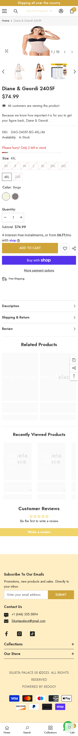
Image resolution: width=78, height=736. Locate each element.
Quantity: (9, 209)
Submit (61, 594)
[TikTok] (32, 634)
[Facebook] (6, 634)
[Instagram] (19, 634)
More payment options (39, 270)
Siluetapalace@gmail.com (28, 621)
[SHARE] (73, 248)
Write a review (39, 532)
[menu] (4, 11)
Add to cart (30, 248)
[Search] (15, 11)
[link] (20, 410)
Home (5, 21)
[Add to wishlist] (65, 248)
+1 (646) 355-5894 (25, 614)
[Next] (72, 51)
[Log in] (61, 11)
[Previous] (64, 51)
